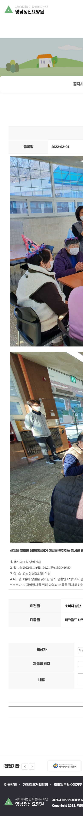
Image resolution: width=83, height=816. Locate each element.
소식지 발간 (72, 606)
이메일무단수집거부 (68, 784)
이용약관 (10, 784)
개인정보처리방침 (35, 784)
